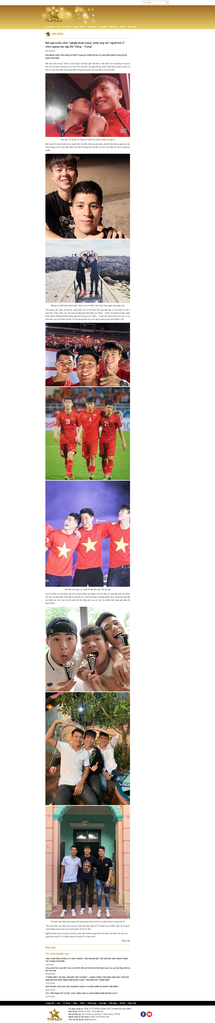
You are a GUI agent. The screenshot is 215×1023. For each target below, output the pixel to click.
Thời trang (91, 26)
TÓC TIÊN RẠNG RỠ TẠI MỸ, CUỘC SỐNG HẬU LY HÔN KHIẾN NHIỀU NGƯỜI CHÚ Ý (81, 993)
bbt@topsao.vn (90, 1019)
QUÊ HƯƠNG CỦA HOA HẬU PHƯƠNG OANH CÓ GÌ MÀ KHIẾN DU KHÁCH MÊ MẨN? (81, 986)
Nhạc (75, 26)
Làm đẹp (103, 26)
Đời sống (113, 26)
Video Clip (132, 26)
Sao (58, 26)
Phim (82, 26)
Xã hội (122, 26)
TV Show (66, 26)
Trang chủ (50, 26)
